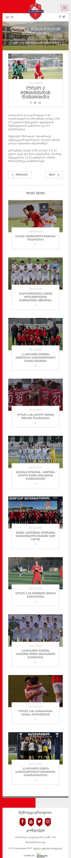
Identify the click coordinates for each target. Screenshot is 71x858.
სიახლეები (35, 39)
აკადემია (51, 39)
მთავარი (20, 39)
